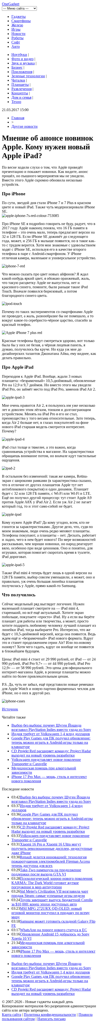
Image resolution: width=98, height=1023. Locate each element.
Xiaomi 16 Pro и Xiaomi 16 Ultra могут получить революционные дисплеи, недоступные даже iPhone (51, 848)
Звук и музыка (23, 63)
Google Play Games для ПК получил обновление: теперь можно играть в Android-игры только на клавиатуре (50, 742)
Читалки (18, 80)
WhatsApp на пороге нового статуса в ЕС (53, 930)
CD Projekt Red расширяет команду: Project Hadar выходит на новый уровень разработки (51, 753)
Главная (17, 118)
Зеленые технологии (28, 76)
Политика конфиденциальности (50, 1015)
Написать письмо (51, 1019)
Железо (17, 25)
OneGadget (10, 4)
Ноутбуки (19, 55)
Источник (10, 709)
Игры (15, 29)
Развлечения (21, 89)
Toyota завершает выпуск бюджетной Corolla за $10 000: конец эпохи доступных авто (52, 902)
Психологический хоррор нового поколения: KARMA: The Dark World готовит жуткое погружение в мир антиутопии (52, 882)
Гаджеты (18, 17)
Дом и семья (21, 97)
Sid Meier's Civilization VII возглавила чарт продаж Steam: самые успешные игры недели (49, 893)
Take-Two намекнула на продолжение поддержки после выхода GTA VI (46, 872)
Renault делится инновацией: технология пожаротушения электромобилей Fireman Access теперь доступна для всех (50, 861)
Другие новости (24, 126)
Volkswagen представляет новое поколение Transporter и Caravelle (46, 762)
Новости (18, 34)
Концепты (19, 93)
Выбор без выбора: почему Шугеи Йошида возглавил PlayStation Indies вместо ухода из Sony (51, 727)
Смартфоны (21, 21)
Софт (15, 42)
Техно (16, 102)
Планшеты (20, 85)
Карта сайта (11, 1015)
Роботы (17, 38)
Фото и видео (22, 59)
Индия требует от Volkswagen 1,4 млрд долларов (50, 734)
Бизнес (17, 67)
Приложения (21, 72)
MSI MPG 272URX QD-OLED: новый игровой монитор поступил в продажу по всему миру (50, 912)
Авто (15, 46)
